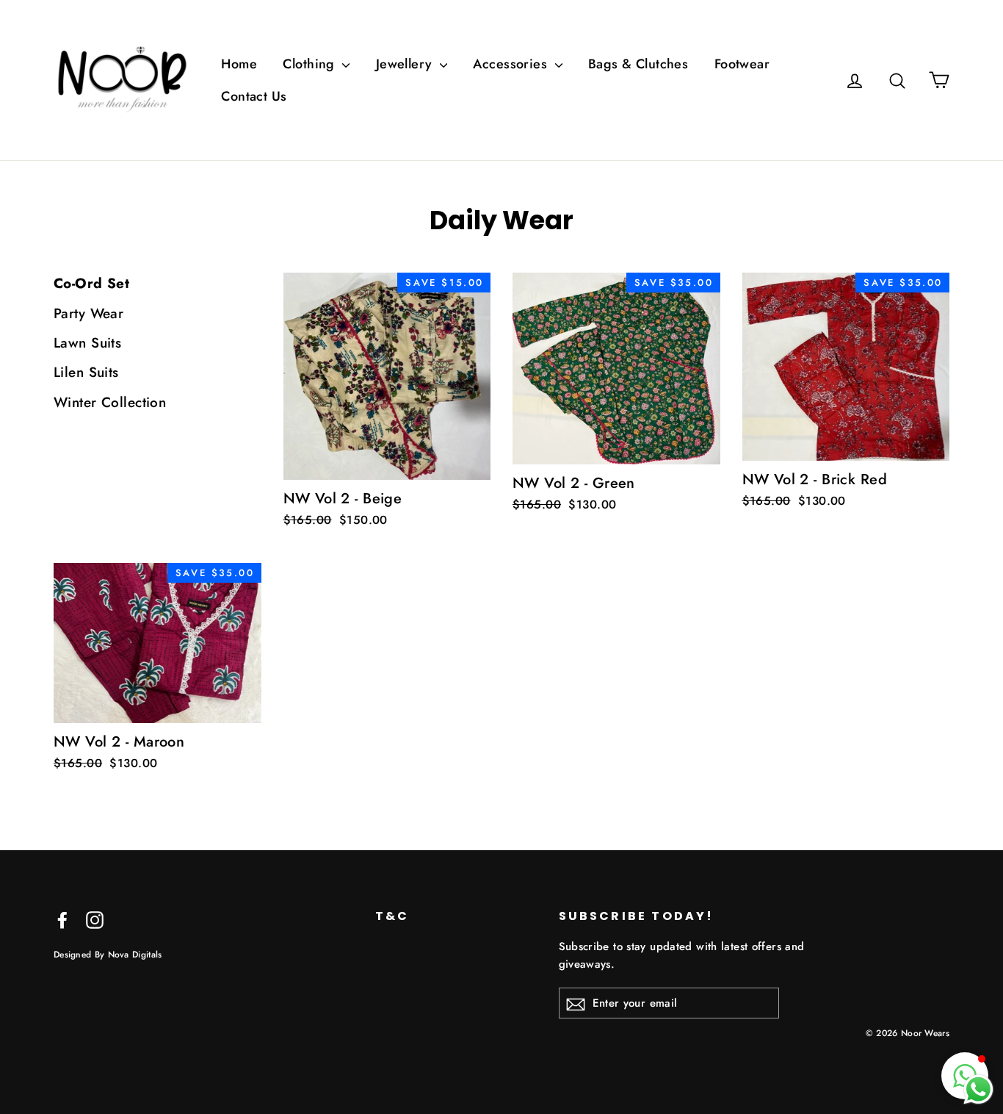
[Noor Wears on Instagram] (95, 919)
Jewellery (406, 63)
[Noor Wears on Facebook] (62, 919)
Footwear (742, 63)
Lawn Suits (87, 343)
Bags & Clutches (638, 63)
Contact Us (253, 96)
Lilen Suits (86, 372)
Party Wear (88, 313)
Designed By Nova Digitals (108, 954)
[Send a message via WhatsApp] (978, 1089)
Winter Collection (110, 402)
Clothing (310, 63)
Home (239, 63)
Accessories (512, 63)
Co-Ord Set (91, 283)
